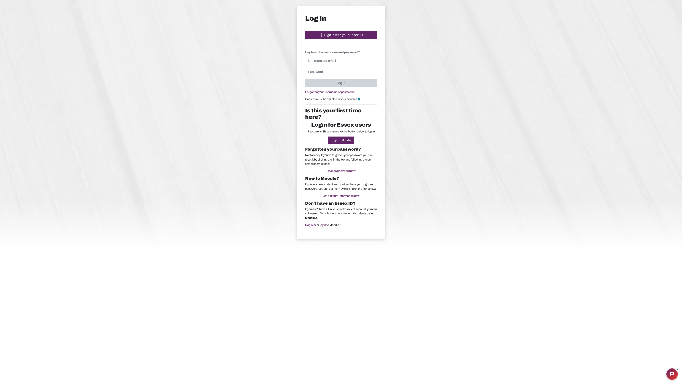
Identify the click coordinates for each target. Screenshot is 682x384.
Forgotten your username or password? (330, 92)
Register (310, 224)
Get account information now (341, 195)
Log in (341, 83)
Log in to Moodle (341, 140)
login (323, 224)
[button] (359, 99)
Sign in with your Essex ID (343, 35)
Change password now (341, 170)
